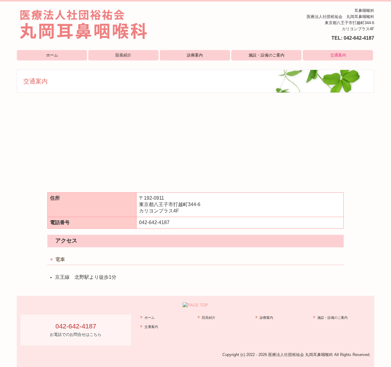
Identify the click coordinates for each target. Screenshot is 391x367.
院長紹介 (123, 55)
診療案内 (195, 55)
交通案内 (338, 55)
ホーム (52, 55)
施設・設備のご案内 (266, 55)
